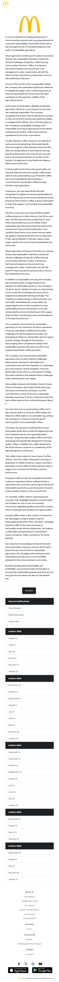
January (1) (13, 879)
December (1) (14, 752)
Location (29, 954)
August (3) (12, 778)
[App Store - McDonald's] (18, 970)
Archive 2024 (14, 745)
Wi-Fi (29, 929)
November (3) (14, 685)
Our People (29, 914)
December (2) (14, 819)
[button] (18, 963)
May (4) (11, 725)
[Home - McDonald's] (6, 3)
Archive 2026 (14, 631)
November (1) (14, 759)
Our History (29, 896)
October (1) (13, 692)
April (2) (11, 651)
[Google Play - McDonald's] (42, 970)
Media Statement (16, 615)
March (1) (12, 658)
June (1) (11, 718)
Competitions (29, 918)
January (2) (13, 671)
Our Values (30, 905)
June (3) (12, 792)
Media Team (13, 621)
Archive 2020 (14, 846)
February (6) (13, 872)
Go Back (29, 590)
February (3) (13, 731)
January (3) (13, 738)
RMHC (29, 939)
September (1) (14, 698)
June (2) (12, 645)
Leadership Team (29, 901)
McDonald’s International (29, 943)
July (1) (11, 712)
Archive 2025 (14, 678)
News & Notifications (18, 601)
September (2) (14, 772)
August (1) (12, 638)
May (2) (11, 798)
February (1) (13, 664)
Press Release (14, 608)
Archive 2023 (14, 812)
